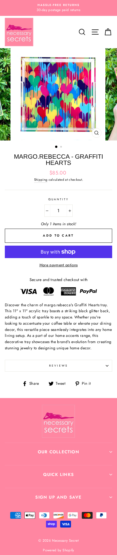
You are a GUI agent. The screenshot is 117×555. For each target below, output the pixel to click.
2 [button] (61, 147)
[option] (58, 8)
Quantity (58, 199)
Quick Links (58, 474)
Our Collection (58, 452)
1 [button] (56, 147)
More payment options (58, 265)
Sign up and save (58, 497)
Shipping (41, 179)
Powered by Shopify (58, 550)
